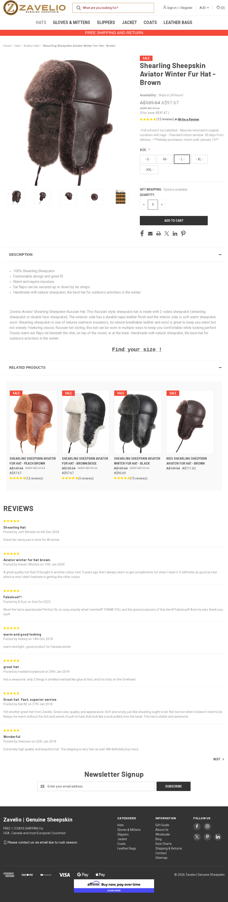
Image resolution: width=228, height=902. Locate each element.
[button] (187, 119)
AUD (203, 8)
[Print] (158, 233)
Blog (158, 839)
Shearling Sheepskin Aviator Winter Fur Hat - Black (137, 461)
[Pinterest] (183, 233)
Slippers (106, 22)
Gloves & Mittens (71, 22)
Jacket (129, 22)
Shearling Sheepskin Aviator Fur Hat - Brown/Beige (85, 461)
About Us (161, 830)
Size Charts (163, 844)
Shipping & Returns (168, 848)
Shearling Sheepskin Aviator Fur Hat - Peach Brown (33, 461)
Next (217, 759)
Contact (161, 853)
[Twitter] (167, 233)
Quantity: (147, 195)
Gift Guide (162, 825)
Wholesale (162, 834)
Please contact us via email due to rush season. (43, 842)
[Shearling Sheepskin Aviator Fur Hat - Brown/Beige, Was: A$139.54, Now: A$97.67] (86, 422)
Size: (143, 150)
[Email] (150, 233)
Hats (41, 22)
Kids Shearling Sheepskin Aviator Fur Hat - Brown (186, 461)
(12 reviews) (166, 119)
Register (187, 8)
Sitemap (161, 858)
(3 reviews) (86, 478)
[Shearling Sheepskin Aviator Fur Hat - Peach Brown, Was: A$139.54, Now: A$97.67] (33, 422)
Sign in (172, 8)
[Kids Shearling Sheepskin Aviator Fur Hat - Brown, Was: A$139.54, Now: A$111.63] (190, 422)
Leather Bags (178, 22)
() (222, 8)
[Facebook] (142, 233)
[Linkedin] (175, 233)
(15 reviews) (138, 478)
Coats (150, 22)
